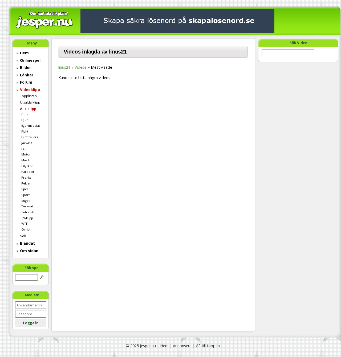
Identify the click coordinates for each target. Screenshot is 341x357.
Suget (25, 201)
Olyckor (27, 166)
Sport (25, 195)
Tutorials (28, 212)
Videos (81, 67)
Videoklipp (29, 89)
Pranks (26, 177)
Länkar (26, 74)
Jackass (26, 143)
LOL (24, 149)
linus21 (64, 67)
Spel (24, 189)
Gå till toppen (208, 345)
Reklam (26, 183)
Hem (24, 52)
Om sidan (28, 250)
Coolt (25, 114)
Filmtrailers (29, 137)
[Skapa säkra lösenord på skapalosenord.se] (177, 20)
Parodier (27, 172)
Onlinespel (29, 60)
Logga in (31, 323)
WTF (24, 223)
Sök (23, 235)
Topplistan (28, 95)
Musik (25, 160)
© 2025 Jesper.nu (141, 345)
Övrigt (25, 229)
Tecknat (27, 206)
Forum (25, 82)
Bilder (25, 67)
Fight (24, 131)
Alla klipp (28, 108)
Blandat (27, 243)
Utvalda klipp (30, 102)
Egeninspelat (30, 126)
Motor (26, 154)
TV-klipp (27, 218)
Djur (24, 120)
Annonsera (182, 345)
